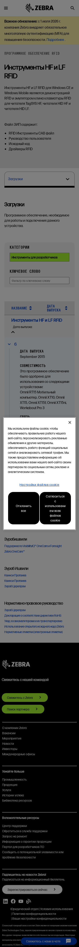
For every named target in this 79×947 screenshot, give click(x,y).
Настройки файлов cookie (39, 485)
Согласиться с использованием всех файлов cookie (55, 508)
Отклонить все (24, 508)
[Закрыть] (70, 422)
